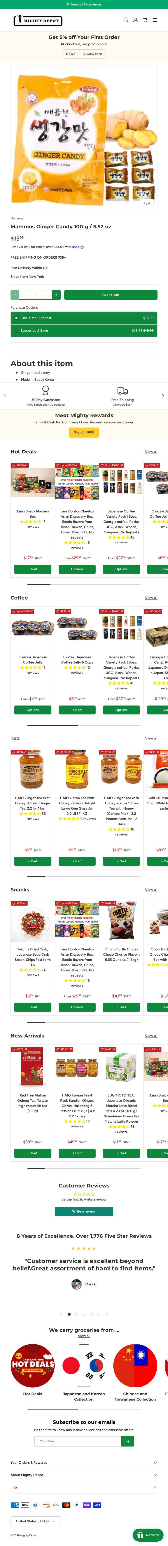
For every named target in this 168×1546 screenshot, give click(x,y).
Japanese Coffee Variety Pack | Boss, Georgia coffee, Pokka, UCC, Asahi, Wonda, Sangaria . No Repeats (121, 521)
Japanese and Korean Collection (84, 1396)
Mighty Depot (28, 1535)
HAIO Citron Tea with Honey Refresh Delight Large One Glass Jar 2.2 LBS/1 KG (77, 806)
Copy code (94, 54)
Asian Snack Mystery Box (32, 514)
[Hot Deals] (33, 1366)
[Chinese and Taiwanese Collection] (135, 1366)
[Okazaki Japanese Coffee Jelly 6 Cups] (77, 628)
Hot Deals (32, 1393)
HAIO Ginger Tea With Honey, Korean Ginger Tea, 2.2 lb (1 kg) (33, 803)
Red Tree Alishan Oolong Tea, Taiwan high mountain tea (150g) (32, 1103)
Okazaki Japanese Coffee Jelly (33, 659)
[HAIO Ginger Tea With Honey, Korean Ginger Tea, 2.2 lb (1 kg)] (33, 769)
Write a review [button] (84, 1211)
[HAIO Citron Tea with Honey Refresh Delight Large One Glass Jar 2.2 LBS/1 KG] (77, 769)
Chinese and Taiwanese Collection (135, 1396)
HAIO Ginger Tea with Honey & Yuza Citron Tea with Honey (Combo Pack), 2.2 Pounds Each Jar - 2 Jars (121, 811)
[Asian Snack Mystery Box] (33, 482)
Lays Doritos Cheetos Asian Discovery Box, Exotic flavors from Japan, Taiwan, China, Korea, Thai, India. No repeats (77, 524)
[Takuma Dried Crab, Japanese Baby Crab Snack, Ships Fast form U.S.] (33, 920)
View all (151, 452)
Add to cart (110, 295)
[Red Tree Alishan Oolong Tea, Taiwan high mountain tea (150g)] (33, 1066)
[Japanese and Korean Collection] (84, 1366)
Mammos (16, 218)
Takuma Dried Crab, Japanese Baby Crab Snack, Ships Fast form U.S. (33, 957)
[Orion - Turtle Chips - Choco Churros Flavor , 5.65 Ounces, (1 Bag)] (121, 920)
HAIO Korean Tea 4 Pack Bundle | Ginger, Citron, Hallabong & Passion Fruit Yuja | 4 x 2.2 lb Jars (77, 1105)
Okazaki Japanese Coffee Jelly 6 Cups (77, 659)
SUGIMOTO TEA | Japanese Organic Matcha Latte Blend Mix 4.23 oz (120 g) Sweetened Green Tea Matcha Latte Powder (121, 1108)
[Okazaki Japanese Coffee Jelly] (33, 628)
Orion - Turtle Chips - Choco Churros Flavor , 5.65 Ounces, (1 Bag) (121, 954)
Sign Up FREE (84, 432)
